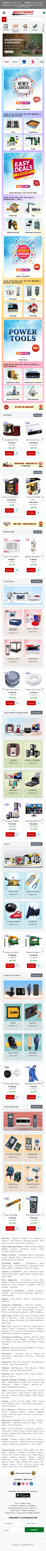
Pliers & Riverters (36, 1328)
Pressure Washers (30, 1347)
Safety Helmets (25, 1393)
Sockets (24, 1238)
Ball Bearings (17, 1368)
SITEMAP (22, 1503)
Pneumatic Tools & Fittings (27, 1353)
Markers (40, 1420)
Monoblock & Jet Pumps (33, 1257)
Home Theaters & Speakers (23, 1284)
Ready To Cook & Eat (10, 1441)
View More (37, 415)
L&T (36, 1450)
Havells (19, 1450)
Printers (39, 1305)
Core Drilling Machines (34, 1320)
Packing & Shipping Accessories (14, 1387)
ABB (31, 1450)
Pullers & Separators (18, 1328)
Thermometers (7, 1416)
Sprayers (27, 1337)
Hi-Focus (27, 1464)
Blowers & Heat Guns (21, 1315)
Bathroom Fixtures (9, 1376)
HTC (20, 1466)
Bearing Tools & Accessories (21, 1370)
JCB (10, 1466)
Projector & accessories (28, 1307)
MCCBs (4, 1249)
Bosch (41, 1454)
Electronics (29, 1428)
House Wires (21, 1243)
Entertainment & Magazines (20, 1433)
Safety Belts (31, 1390)
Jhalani (15, 1459)
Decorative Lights (36, 1271)
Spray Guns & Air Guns (24, 1356)
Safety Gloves (37, 1393)
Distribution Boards (28, 1249)
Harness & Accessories (17, 1390)
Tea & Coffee (36, 1444)
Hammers (19, 1331)
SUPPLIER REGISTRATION (15, 1508)
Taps (12, 1374)
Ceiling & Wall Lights (9, 1274)
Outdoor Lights (37, 1274)
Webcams (39, 1293)
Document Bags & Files (33, 1422)
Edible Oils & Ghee (35, 1439)
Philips (25, 1450)
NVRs (34, 1401)
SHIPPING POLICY (10, 1513)
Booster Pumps (15, 1257)
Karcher (40, 1459)
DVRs (28, 1401)
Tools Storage (30, 1331)
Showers (19, 1374)
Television (14, 1287)
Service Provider (8, 1435)
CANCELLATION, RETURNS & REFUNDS (28, 1513)
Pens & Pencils (28, 1420)
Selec (4, 1452)
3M (30, 1462)
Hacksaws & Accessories (22, 1333)
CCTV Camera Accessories (32, 1403)
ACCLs (10, 1268)
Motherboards (28, 1309)
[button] (16, 453)
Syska (23, 1454)
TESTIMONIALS (31, 1506)
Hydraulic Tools (8, 1331)
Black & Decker (8, 1462)
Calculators (17, 1422)
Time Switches (16, 1240)
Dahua (35, 1464)
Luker (29, 1454)
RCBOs (40, 1246)
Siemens (11, 1452)
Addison (32, 1459)
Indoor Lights (7, 1276)
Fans (35, 1280)
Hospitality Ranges (31, 1240)
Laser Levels (38, 1414)
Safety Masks (38, 1395)
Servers (13, 1307)
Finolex (4, 1454)
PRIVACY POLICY (15, 1510)
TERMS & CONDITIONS (28, 1510)
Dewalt (4, 1457)
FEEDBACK (22, 1506)
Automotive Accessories (19, 1364)
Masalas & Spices (17, 1439)
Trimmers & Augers (30, 1342)
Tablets (27, 1299)
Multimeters (21, 1409)
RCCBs (33, 1246)
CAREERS (15, 1506)
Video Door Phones (9, 1406)
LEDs (25, 1271)
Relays (36, 1268)
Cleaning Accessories (18, 1350)
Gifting (15, 1431)
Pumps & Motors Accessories (13, 1259)
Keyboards (29, 1293)
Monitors (5, 1307)
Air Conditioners (23, 1282)
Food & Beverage (15, 1428)
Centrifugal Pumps (26, 1255)
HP (42, 1462)
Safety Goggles (25, 1395)
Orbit (10, 1454)
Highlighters (6, 1422)
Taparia (23, 1459)
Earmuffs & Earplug (9, 1395)
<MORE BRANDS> (31, 1466)
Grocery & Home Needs (28, 1431)
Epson (12, 1464)
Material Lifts (37, 1384)
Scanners (29, 1305)
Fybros (16, 1454)
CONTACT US (33, 1508)
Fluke (15, 1466)
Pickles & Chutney (27, 1441)
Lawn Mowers (21, 1339)
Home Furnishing (15, 1425)
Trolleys (16, 1384)
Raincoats (5, 1397)
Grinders (30, 1318)
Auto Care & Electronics (22, 1362)
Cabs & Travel (37, 1433)
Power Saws (6, 1322)
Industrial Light (24, 1274)
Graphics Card (14, 1309)
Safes (18, 1403)
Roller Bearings (31, 1368)
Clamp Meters (33, 1409)
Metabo (31, 1457)
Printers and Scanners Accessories (15, 1312)
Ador (18, 1462)
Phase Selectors (21, 1265)
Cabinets (5, 1293)
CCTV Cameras (17, 1401)
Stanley (22, 1457)
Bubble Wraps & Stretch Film (19, 1382)
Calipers (31, 1412)
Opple (35, 1454)
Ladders (26, 1384)
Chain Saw (17, 1342)
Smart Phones (16, 1299)
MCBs (27, 1246)
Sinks (27, 1374)
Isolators (14, 1249)
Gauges (27, 1414)
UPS (13, 1293)
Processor (39, 1309)
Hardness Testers (17, 1412)
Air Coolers (26, 1280)
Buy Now (9, 453)
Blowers (35, 1337)
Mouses (20, 1293)
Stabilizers (31, 1243)
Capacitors (19, 1268)
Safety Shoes (11, 1393)
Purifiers (12, 1282)
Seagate (5, 1464)
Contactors (28, 1268)
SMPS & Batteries (36, 1312)
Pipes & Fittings (37, 1374)
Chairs (4, 1425)
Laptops (31, 1290)
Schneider (21, 1452)
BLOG (17, 1503)
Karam (36, 1462)
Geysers (34, 1282)
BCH (41, 1450)
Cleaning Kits (16, 1347)
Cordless (34, 1315)
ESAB (25, 1462)
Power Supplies (7, 1295)
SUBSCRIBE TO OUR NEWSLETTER (23, 1518)
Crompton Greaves (35, 1452)
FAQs (26, 1508)
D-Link (19, 1464)
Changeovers (31, 1263)
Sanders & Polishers (16, 1320)
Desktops (39, 1290)
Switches (15, 1238)
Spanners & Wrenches (22, 1326)
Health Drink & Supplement (19, 1444)
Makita (13, 1457)
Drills (22, 1318)
